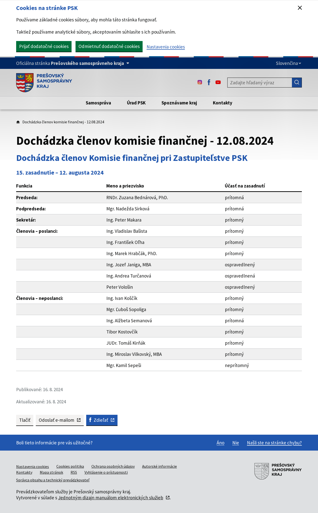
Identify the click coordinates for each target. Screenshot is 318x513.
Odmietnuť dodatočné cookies (109, 46)
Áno (220, 443)
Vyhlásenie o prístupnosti (106, 472)
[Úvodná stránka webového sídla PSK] (44, 83)
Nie (235, 443)
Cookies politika (70, 466)
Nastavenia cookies (166, 47)
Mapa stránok (51, 472)
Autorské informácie (159, 466)
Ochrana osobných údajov (113, 466)
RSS (74, 472)
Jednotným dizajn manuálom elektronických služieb (110, 498)
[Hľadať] (297, 83)
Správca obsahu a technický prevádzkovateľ (52, 479)
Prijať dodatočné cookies (44, 46)
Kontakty (24, 472)
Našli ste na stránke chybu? (274, 443)
